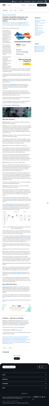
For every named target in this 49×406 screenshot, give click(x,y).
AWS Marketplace (21, 327)
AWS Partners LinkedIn (40, 46)
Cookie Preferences (14, 401)
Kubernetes (4, 59)
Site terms (8, 401)
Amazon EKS (20, 336)
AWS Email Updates (40, 50)
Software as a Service (8, 343)
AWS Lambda (27, 141)
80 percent (17, 183)
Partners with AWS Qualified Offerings (19, 342)
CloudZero (4, 79)
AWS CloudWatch (10, 204)
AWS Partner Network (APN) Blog (9, 14)
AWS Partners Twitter (40, 47)
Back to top (24, 393)
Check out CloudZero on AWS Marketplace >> (11, 105)
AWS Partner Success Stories (20, 339)
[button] (42, 5)
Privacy (3, 401)
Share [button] (28, 25)
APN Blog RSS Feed (40, 51)
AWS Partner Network (17, 272)
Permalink (16, 25)
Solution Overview (13, 327)
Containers (14, 340)
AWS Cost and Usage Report (12, 198)
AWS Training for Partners (39, 32)
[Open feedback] (48, 203)
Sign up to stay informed (7, 299)
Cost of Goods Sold (20, 340)
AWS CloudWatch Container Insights (24, 235)
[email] (33, 399)
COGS (11, 340)
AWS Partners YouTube (40, 48)
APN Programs (26, 336)
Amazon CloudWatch (9, 336)
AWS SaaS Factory (13, 84)
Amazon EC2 (15, 336)
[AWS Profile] (46, 1)
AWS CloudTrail (28, 198)
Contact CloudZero (5, 327)
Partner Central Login (39, 30)
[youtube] (42, 397)
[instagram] (38, 397)
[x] (33, 397)
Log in (16, 358)
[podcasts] (44, 397)
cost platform (23, 138)
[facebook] (35, 397)
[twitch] (40, 397)
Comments (22, 25)
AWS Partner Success (11, 339)
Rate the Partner (19, 329)
